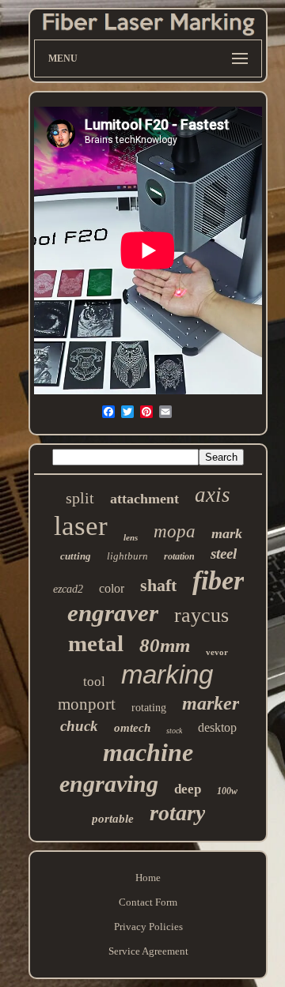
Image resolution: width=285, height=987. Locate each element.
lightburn (127, 556)
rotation (179, 556)
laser (81, 525)
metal (96, 643)
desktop (217, 727)
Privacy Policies (148, 926)
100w (227, 791)
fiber (218, 580)
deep (187, 789)
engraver (112, 613)
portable (113, 818)
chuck (79, 726)
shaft (158, 585)
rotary (177, 813)
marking (167, 674)
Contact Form (148, 902)
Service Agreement (148, 951)
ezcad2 (68, 589)
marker (210, 703)
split (80, 498)
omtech (132, 727)
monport (87, 704)
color (111, 588)
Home (148, 877)
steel (224, 553)
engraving (108, 783)
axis (212, 495)
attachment (144, 499)
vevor (217, 652)
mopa (175, 531)
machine (148, 752)
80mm (164, 645)
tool (94, 681)
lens (131, 537)
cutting (75, 556)
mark (226, 533)
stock (174, 730)
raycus (201, 615)
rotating (148, 708)
